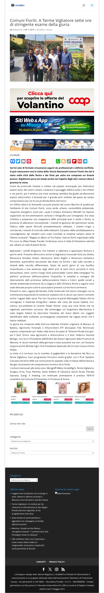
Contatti (41, 562)
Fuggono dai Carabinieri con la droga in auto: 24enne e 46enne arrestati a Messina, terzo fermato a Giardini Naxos (30, 496)
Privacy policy (57, 562)
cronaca (48, 29)
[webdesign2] (52, 134)
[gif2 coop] (52, 110)
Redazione (17, 29)
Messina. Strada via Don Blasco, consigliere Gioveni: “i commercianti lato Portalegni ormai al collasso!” (30, 531)
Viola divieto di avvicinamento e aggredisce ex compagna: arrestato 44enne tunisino (28, 521)
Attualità (40, 29)
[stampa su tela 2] (52, 402)
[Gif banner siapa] (52, 148)
